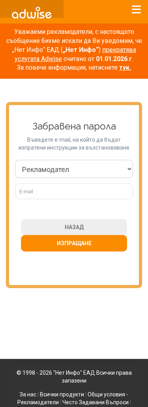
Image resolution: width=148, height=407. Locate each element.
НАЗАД (74, 227)
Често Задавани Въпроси (95, 402)
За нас (28, 394)
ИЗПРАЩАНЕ (74, 243)
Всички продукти (62, 394)
